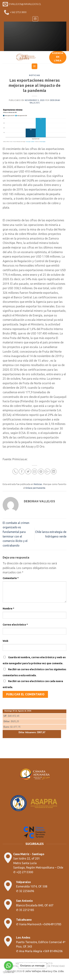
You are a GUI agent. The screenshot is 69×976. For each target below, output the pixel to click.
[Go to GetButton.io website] (8, 972)
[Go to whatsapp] (8, 965)
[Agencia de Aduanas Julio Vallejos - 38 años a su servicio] (26, 57)
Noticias (34, 75)
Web (5, 640)
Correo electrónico (15, 624)
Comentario (11, 578)
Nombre (8, 608)
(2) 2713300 (25, 872)
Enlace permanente (35, 488)
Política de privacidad (50, 966)
